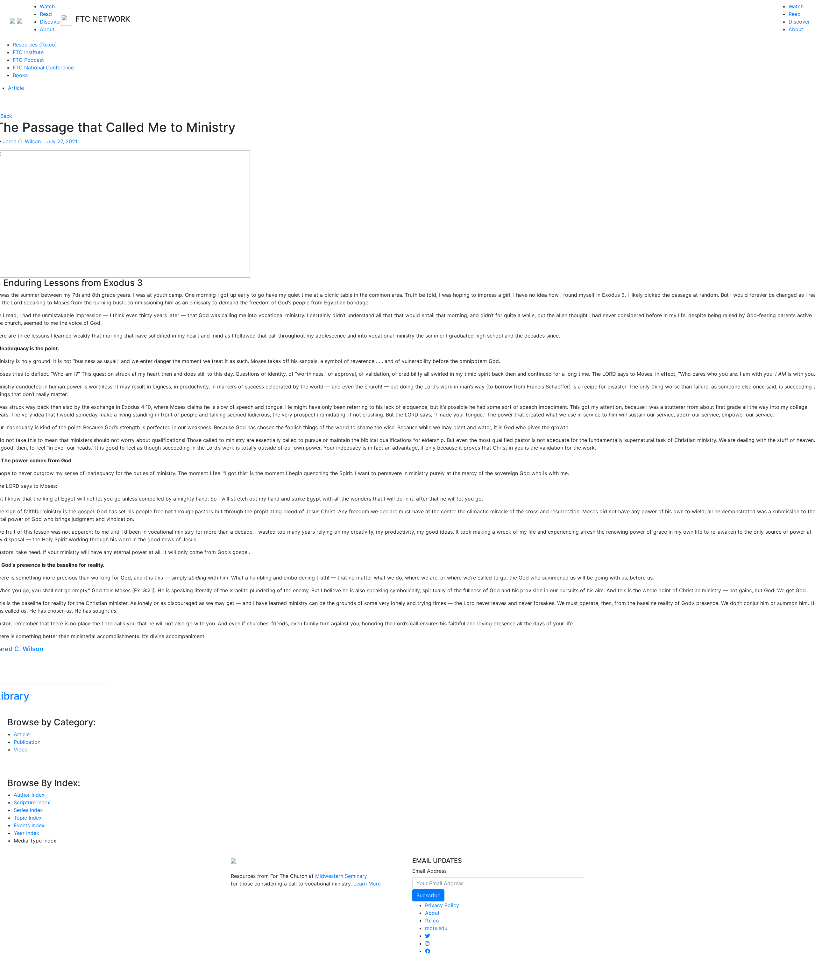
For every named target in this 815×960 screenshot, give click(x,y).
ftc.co (432, 920)
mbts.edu (436, 928)
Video (21, 749)
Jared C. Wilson (22, 141)
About (47, 29)
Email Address (429, 871)
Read (46, 14)
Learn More (367, 883)
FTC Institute (28, 52)
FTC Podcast (28, 60)
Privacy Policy (442, 905)
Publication (27, 742)
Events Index (29, 825)
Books (20, 75)
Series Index (28, 810)
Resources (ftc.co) (35, 44)
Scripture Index (32, 802)
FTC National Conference (43, 67)
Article (16, 88)
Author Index (29, 795)
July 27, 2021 (60, 141)
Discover (50, 21)
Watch (47, 6)
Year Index (26, 833)
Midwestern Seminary (341, 876)
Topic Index (28, 817)
